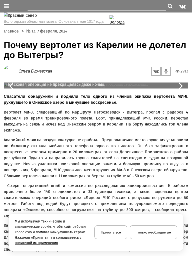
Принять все (111, 232)
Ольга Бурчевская (35, 71)
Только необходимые (153, 232)
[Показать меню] (6, 6)
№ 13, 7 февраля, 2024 (47, 31)
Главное (11, 31)
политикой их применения (36, 243)
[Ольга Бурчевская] (11, 70)
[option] (96, 85)
